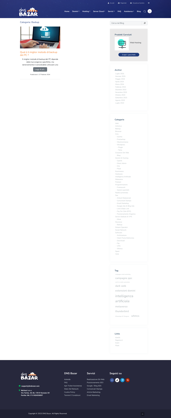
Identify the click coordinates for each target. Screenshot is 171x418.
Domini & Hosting (121, 158)
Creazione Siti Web (122, 153)
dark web (120, 286)
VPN (118, 246)
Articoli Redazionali (124, 198)
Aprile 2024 (119, 82)
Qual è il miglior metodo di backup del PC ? (38, 54)
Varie (117, 254)
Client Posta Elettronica (125, 238)
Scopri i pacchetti (129, 55)
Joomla (119, 137)
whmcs (135, 316)
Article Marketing (93, 392)
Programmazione (121, 185)
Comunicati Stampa (124, 201)
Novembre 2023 (121, 92)
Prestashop (121, 139)
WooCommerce (122, 142)
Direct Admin (121, 163)
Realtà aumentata (121, 193)
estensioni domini (125, 290)
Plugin (120, 147)
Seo (116, 195)
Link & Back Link (123, 209)
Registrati (123, 3)
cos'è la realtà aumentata (122, 282)
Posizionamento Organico (126, 214)
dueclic (117, 337)
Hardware (118, 174)
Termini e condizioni (72, 395)
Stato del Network (71, 389)
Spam (117, 251)
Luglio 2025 (119, 74)
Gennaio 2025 (120, 76)
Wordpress (121, 145)
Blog (139, 11)
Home (66, 11)
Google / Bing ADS (94, 386)
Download (121, 241)
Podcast (118, 182)
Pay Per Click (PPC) (124, 211)
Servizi (110, 11)
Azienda (67, 379)
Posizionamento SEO (95, 382)
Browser (118, 131)
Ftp (118, 243)
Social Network (120, 230)
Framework (121, 187)
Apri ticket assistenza (73, 386)
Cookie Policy (69, 392)
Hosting (85, 11)
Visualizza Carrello (138, 3)
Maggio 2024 (120, 79)
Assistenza (128, 11)
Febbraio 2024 (120, 87)
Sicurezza (118, 222)
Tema (120, 150)
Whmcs (120, 249)
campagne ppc (123, 278)
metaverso (121, 306)
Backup (118, 129)
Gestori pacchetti (123, 190)
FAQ (119, 11)
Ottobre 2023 (120, 95)
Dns (118, 166)
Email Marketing (123, 203)
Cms (117, 134)
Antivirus (118, 126)
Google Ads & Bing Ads (125, 206)
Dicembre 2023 (120, 90)
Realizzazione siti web (95, 379)
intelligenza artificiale (124, 298)
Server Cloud (98, 11)
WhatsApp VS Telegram (122, 316)
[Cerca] (145, 23)
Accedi (112, 3)
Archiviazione (121, 235)
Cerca (144, 11)
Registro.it (119, 340)
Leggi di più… (41, 69)
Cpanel (119, 161)
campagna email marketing (122, 274)
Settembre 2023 (121, 98)
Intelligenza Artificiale (123, 177)
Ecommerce (119, 171)
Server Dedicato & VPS (123, 217)
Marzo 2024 (119, 84)
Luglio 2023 (119, 103)
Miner (119, 219)
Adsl (117, 123)
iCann (117, 343)
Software (118, 233)
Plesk (119, 169)
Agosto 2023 (120, 100)
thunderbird (122, 311)
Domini (75, 11)
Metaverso (119, 179)
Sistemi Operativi (121, 227)
